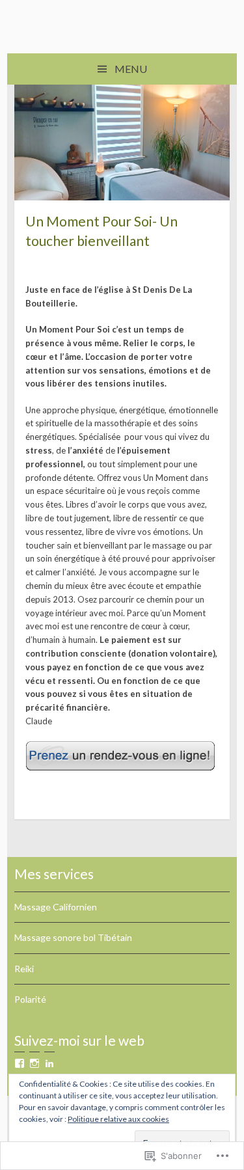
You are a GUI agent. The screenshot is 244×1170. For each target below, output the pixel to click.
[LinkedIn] (49, 1063)
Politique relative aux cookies (118, 1119)
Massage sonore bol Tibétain (73, 937)
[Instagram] (34, 1063)
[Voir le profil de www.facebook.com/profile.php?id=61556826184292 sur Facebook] (19, 1063)
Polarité (30, 999)
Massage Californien (55, 906)
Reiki (24, 968)
